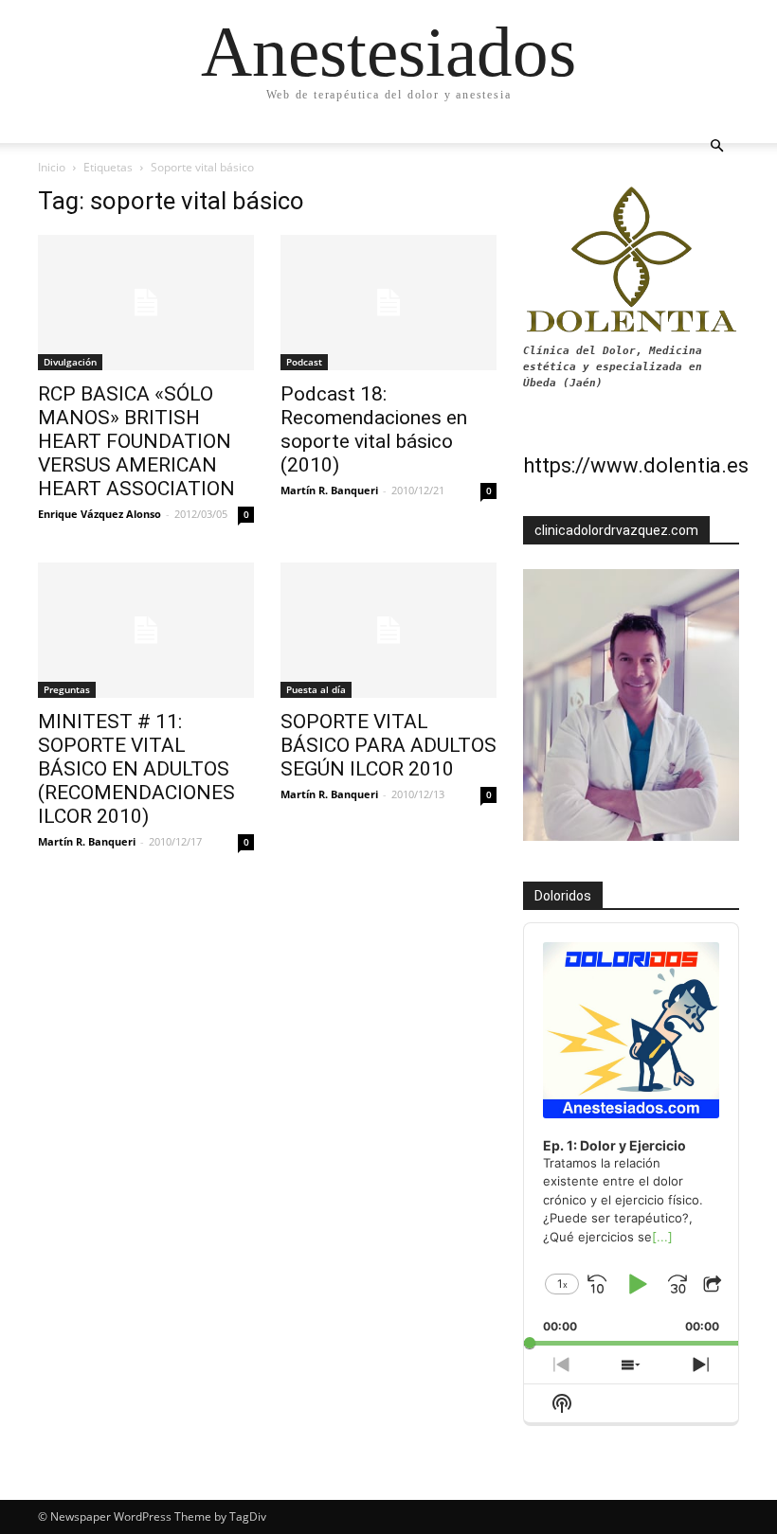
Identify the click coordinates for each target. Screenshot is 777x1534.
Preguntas (67, 689)
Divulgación (70, 361)
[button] (716, 146)
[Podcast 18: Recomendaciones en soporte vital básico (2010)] (388, 302)
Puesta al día (316, 689)
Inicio (51, 167)
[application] (631, 1134)
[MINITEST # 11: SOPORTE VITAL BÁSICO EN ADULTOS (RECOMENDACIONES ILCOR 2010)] (146, 630)
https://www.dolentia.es (636, 465)
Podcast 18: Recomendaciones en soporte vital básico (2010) (373, 429)
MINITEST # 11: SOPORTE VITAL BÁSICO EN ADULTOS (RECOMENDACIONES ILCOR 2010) (136, 769)
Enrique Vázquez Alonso (99, 514)
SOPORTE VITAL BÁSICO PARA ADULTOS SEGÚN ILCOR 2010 (388, 745)
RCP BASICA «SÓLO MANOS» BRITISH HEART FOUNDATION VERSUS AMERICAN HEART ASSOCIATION (136, 441)
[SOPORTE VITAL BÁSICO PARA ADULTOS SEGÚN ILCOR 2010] (388, 630)
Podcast (304, 361)
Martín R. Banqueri (329, 490)
